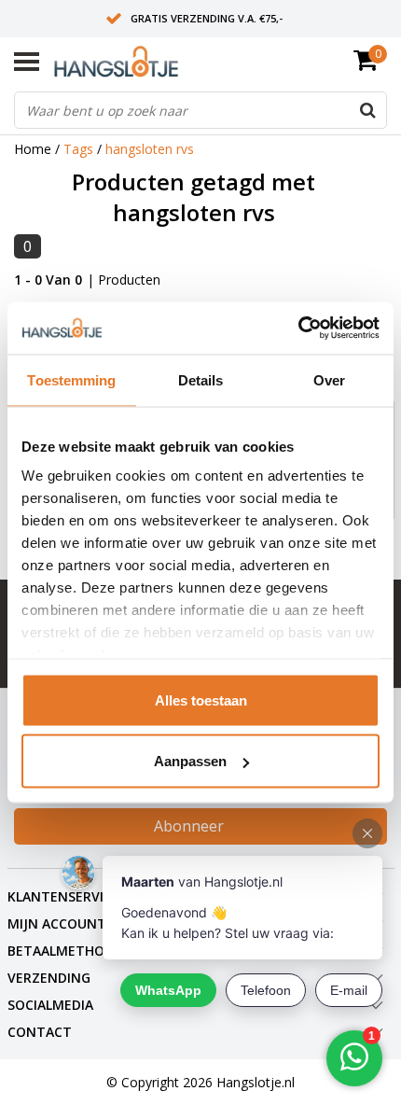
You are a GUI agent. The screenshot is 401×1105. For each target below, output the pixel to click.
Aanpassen (190, 761)
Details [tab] (201, 379)
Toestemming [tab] (71, 379)
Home (32, 149)
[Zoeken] (367, 110)
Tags (78, 149)
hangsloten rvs (149, 149)
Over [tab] (329, 379)
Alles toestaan (201, 699)
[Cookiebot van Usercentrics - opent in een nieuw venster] (298, 328)
